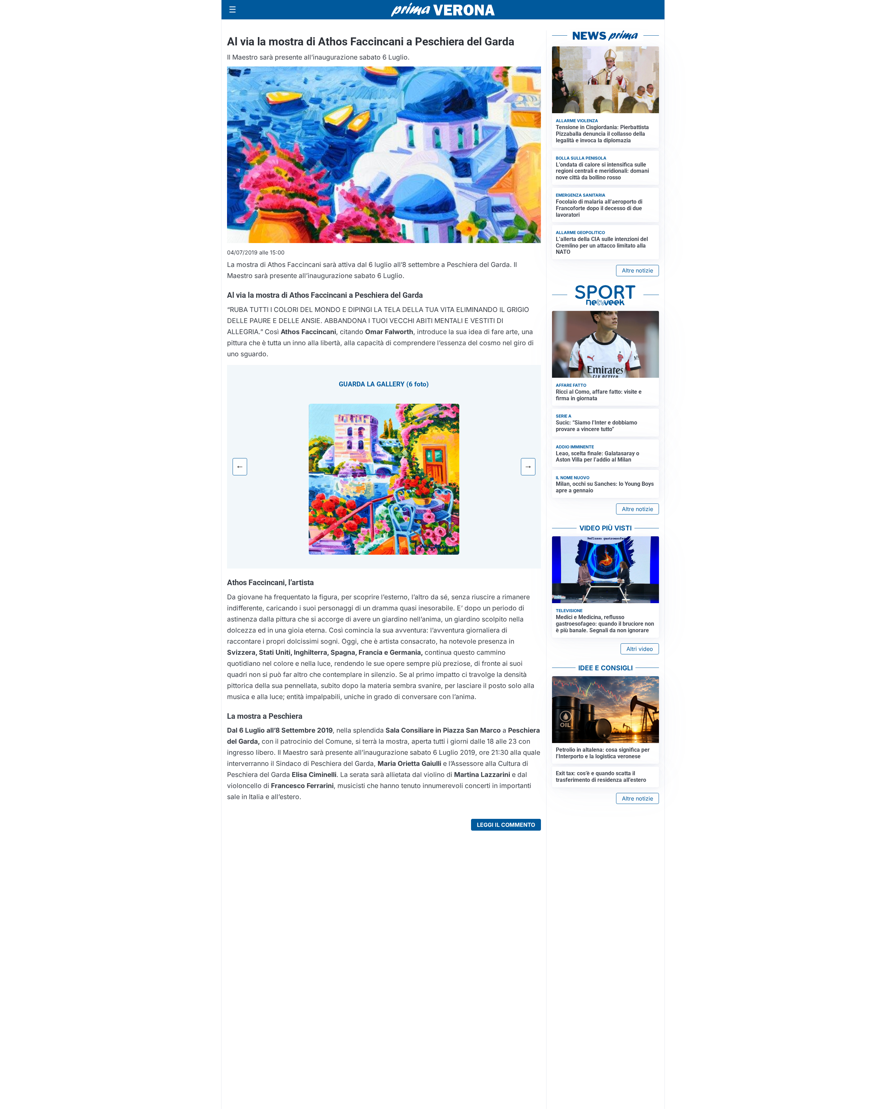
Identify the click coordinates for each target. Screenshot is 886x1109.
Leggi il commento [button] (506, 824)
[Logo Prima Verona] (443, 9)
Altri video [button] (639, 648)
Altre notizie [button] (637, 270)
